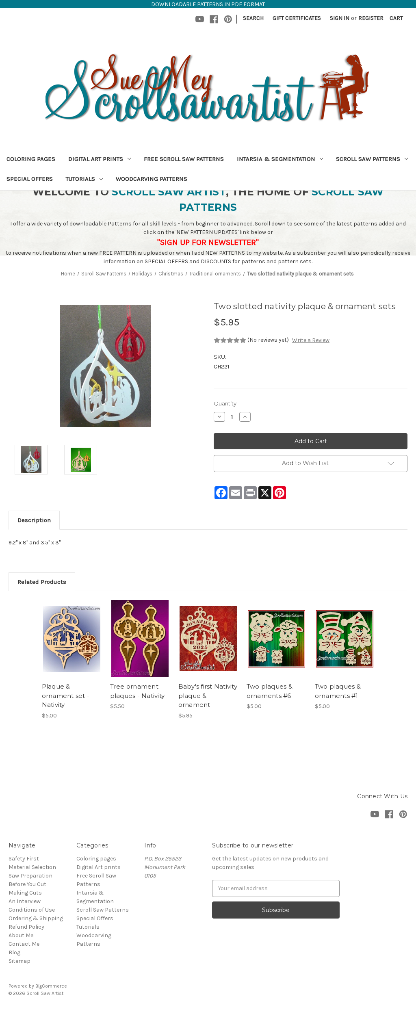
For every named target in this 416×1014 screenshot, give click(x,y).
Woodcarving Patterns (151, 178)
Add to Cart (71, 646)
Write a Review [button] (310, 340)
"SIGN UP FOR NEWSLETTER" (208, 242)
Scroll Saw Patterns (368, 158)
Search (253, 18)
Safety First (24, 858)
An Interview (25, 901)
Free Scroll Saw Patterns (184, 158)
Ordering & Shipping (36, 918)
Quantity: (226, 403)
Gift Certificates (297, 18)
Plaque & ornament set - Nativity (66, 695)
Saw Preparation (30, 875)
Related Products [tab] (41, 581)
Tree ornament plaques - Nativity (137, 691)
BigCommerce (51, 986)
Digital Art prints (95, 158)
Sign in (339, 18)
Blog (14, 952)
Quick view (71, 631)
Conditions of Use (32, 909)
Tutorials (80, 178)
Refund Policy (26, 926)
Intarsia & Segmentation (276, 158)
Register (371, 18)
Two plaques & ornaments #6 (269, 691)
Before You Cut (27, 884)
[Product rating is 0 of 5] (230, 340)
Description (34, 520)
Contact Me (24, 943)
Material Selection (32, 867)
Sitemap (19, 961)
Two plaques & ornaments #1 (338, 691)
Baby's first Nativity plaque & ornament (207, 695)
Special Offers (29, 178)
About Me (21, 935)
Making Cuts (25, 892)
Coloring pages (30, 158)
